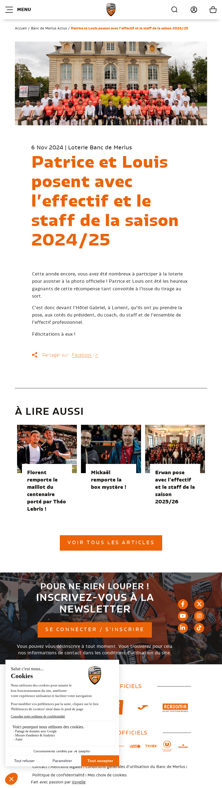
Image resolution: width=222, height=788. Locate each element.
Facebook (82, 355)
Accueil (21, 28)
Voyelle (79, 782)
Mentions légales (66, 767)
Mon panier (207, 9)
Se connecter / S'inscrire (94, 629)
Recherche (174, 9)
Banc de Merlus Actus (49, 28)
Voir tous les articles (111, 542)
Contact (39, 767)
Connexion (187, 9)
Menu (24, 10)
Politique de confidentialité (58, 775)
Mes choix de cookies (107, 775)
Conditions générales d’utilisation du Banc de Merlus (135, 767)
